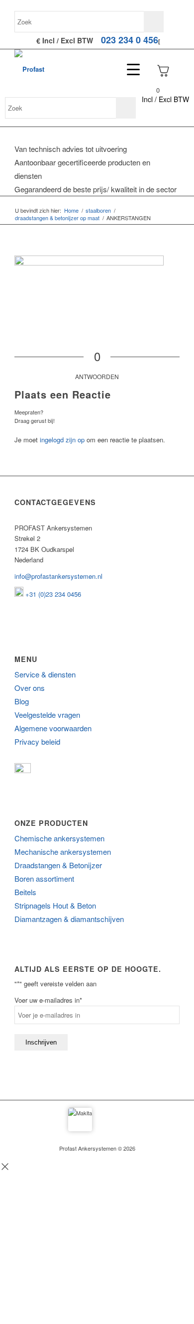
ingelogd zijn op (62, 439)
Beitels (25, 892)
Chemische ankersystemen (59, 838)
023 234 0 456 (129, 39)
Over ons (29, 687)
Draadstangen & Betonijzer (58, 865)
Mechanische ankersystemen (62, 851)
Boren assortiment (44, 878)
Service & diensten (45, 674)
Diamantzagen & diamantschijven (69, 919)
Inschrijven (41, 1042)
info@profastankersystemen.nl (58, 576)
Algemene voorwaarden (53, 728)
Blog (21, 701)
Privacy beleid (37, 741)
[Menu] (128, 69)
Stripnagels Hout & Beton (55, 905)
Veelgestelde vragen (47, 714)
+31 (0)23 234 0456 (52, 594)
